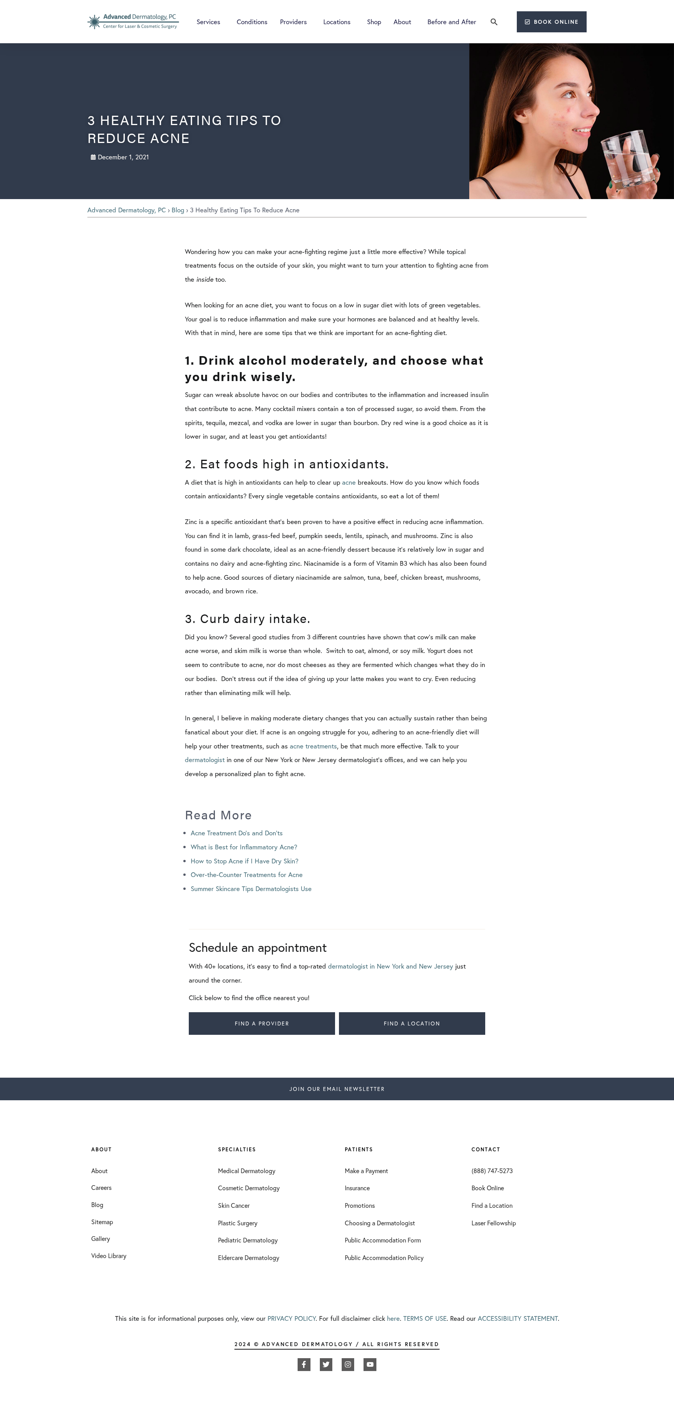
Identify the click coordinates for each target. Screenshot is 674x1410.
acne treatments (313, 745)
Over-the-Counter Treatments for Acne (247, 874)
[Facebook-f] (304, 1364)
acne (349, 482)
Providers (293, 21)
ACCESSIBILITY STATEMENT (518, 1318)
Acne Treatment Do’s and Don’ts (237, 832)
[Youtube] (370, 1364)
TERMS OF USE (425, 1318)
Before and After (451, 21)
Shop (374, 21)
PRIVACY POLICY (292, 1318)
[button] (494, 22)
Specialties (237, 1149)
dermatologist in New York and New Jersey (390, 966)
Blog (178, 209)
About (402, 21)
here (393, 1318)
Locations (337, 21)
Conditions (252, 21)
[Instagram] (348, 1364)
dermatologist (205, 759)
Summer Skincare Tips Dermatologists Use (251, 888)
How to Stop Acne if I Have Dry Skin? (244, 860)
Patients (359, 1149)
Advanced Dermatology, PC (126, 209)
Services (208, 21)
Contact (486, 1149)
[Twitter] (326, 1364)
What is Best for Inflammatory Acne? (244, 846)
